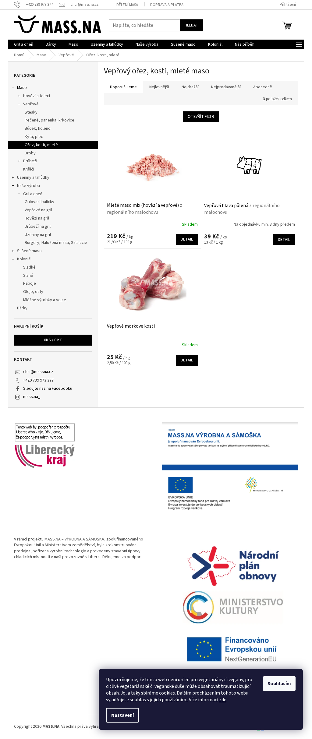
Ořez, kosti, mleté (41, 145)
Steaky (31, 112)
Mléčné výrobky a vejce (44, 300)
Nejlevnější (159, 87)
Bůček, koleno (38, 128)
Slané (28, 276)
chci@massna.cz (38, 372)
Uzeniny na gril (38, 235)
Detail (187, 239)
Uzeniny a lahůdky (33, 177)
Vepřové (31, 104)
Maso (22, 88)
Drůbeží (30, 161)
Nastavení (122, 715)
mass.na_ (31, 397)
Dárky (22, 308)
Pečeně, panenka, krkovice (49, 120)
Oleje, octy (33, 292)
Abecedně (262, 87)
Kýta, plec (34, 137)
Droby (30, 153)
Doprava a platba (166, 5)
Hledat (191, 25)
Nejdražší (190, 87)
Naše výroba (28, 186)
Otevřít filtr (201, 117)
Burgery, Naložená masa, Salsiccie (56, 243)
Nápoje (29, 283)
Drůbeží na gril (38, 226)
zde (222, 699)
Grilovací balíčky (39, 202)
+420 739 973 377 (38, 380)
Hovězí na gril (37, 218)
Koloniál (24, 259)
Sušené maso (29, 251)
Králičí (28, 169)
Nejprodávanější (226, 87)
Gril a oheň (32, 194)
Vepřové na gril (38, 210)
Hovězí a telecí (36, 96)
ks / (53, 340)
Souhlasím (279, 683)
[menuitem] (23, 44)
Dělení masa (127, 5)
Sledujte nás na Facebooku (47, 388)
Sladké (29, 267)
